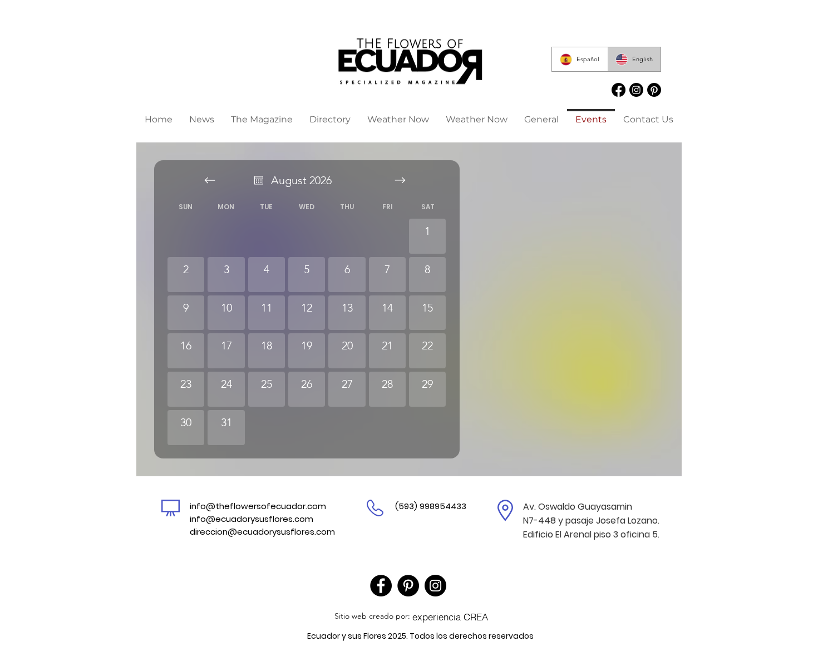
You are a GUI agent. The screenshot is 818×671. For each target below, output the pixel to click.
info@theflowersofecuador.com (258, 506)
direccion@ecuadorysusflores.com (262, 531)
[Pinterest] (408, 585)
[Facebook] (381, 585)
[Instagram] (435, 585)
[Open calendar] (258, 180)
